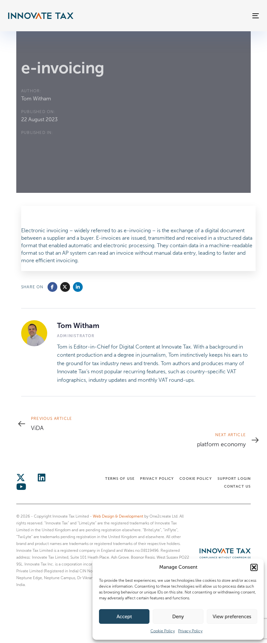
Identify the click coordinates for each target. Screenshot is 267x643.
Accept (124, 616)
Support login (234, 478)
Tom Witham (36, 98)
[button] (254, 567)
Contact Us (237, 486)
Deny (178, 616)
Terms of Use (119, 478)
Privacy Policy (190, 631)
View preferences (232, 616)
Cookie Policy (162, 631)
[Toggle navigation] (217, 15)
